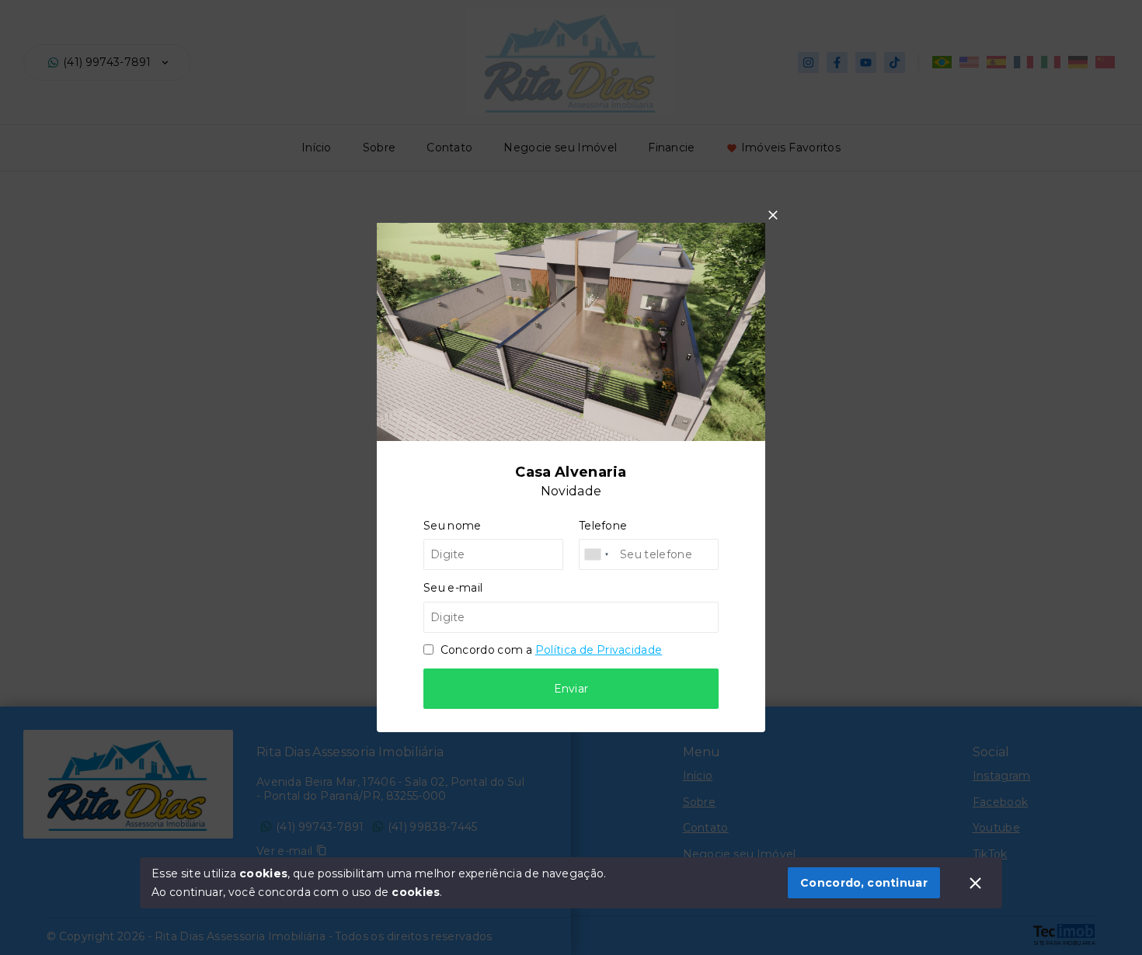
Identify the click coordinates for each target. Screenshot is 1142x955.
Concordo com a (549, 650)
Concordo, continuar (864, 883)
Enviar (571, 689)
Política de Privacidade (598, 650)
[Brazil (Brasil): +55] (597, 554)
